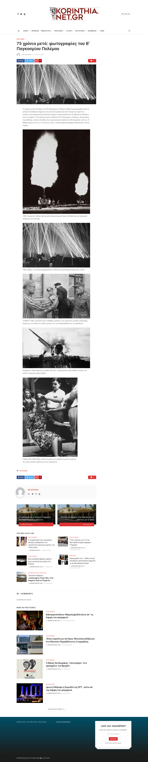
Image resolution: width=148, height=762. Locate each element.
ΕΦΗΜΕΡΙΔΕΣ (92, 31)
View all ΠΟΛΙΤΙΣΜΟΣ (55, 709)
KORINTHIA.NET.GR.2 (36, 567)
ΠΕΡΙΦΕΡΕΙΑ (35, 31)
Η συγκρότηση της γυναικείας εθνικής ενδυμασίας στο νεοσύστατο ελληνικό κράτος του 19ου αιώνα (41, 543)
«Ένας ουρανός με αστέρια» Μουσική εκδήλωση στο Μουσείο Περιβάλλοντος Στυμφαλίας (70, 640)
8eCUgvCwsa (27, 54)
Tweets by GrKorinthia (63, 722)
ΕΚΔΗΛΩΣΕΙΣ (50, 684)
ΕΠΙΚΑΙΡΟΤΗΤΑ (46, 31)
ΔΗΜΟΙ (25, 31)
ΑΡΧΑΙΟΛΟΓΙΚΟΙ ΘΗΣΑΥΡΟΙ (37, 573)
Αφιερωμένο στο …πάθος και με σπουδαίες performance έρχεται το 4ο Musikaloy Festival (82, 560)
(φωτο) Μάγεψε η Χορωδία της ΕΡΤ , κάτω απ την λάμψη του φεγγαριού (69, 688)
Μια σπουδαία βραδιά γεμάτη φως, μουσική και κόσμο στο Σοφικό (39, 561)
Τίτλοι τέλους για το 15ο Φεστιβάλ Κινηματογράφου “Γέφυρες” (80, 542)
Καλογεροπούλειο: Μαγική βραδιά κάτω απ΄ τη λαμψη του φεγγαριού (69, 616)
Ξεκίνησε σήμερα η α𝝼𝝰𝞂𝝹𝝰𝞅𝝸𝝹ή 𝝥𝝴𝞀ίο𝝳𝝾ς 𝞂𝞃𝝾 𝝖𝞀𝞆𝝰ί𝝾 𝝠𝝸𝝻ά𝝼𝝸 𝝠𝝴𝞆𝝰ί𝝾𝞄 (40, 577)
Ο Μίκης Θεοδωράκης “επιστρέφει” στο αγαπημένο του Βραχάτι (66, 664)
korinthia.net (35, 550)
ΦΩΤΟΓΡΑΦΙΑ (79, 31)
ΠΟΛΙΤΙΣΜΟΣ (58, 31)
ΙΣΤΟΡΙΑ (69, 31)
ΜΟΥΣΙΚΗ (72, 556)
